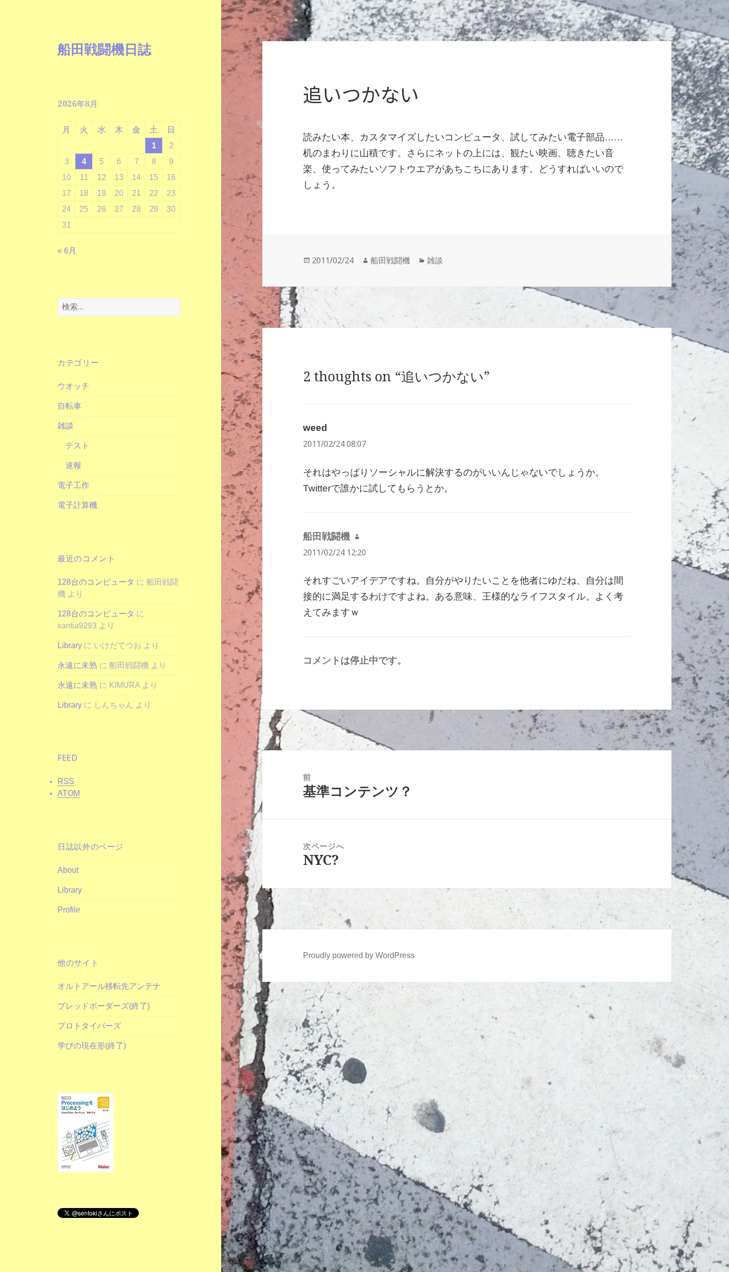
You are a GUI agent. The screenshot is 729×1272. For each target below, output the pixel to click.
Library (70, 645)
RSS (66, 781)
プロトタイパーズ (89, 1026)
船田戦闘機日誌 (104, 49)
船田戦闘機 (390, 260)
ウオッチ (73, 386)
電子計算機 (77, 505)
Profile (69, 910)
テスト (77, 445)
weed (315, 428)
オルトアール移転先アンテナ (109, 986)
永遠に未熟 (77, 665)
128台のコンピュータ (96, 582)
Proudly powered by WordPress (359, 955)
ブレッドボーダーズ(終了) (104, 1006)
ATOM (69, 793)
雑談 (65, 426)
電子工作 (73, 485)
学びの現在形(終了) (92, 1045)
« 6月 (67, 250)
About (68, 870)
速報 (73, 465)
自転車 (69, 406)
